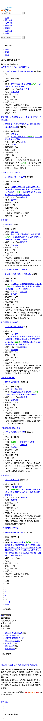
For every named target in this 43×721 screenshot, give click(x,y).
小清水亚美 (22, 442)
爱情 (20, 389)
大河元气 (31, 189)
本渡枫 (25, 192)
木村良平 (36, 187)
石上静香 (30, 234)
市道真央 (21, 392)
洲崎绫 (12, 550)
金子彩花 (18, 553)
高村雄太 (23, 445)
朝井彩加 (29, 187)
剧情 (16, 334)
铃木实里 (18, 555)
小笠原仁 (38, 284)
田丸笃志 (26, 395)
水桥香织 (33, 553)
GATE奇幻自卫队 (12, 641)
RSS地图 (11, 665)
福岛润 (30, 237)
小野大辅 (18, 195)
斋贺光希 (26, 195)
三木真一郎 (20, 187)
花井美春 (38, 137)
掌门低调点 (10, 649)
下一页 (8, 602)
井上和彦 (11, 555)
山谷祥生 (23, 189)
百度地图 (19, 665)
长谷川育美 (22, 137)
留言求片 (4, 702)
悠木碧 (17, 550)
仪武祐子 (24, 548)
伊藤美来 (30, 442)
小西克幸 (21, 542)
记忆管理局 (10, 635)
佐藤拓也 (8, 189)
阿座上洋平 (37, 490)
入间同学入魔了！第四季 (15, 177)
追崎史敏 (23, 497)
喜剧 (20, 487)
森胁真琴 (23, 197)
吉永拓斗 (11, 192)
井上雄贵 (31, 545)
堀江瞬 (37, 234)
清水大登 (23, 284)
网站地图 (4, 665)
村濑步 (13, 187)
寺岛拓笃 (21, 490)
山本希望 (23, 492)
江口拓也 (11, 548)
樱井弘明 (23, 397)
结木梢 (30, 492)
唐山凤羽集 (10, 646)
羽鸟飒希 (37, 492)
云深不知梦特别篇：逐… (15, 638)
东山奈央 (31, 192)
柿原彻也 (16, 189)
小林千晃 (23, 286)
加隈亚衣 (8, 545)
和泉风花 (31, 286)
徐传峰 (23, 142)
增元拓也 (26, 553)
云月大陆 (9, 643)
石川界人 (24, 550)
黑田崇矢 (11, 195)
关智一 (17, 548)
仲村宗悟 (30, 284)
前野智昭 (33, 395)
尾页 (7, 605)
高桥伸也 (31, 548)
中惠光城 (23, 545)
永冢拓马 (29, 490)
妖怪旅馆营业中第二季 (14, 532)
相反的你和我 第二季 (13, 633)
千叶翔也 (37, 237)
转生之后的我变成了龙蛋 (15, 432)
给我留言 (33, 665)
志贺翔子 (23, 292)
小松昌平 (18, 289)
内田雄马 (36, 542)
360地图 (26, 665)
